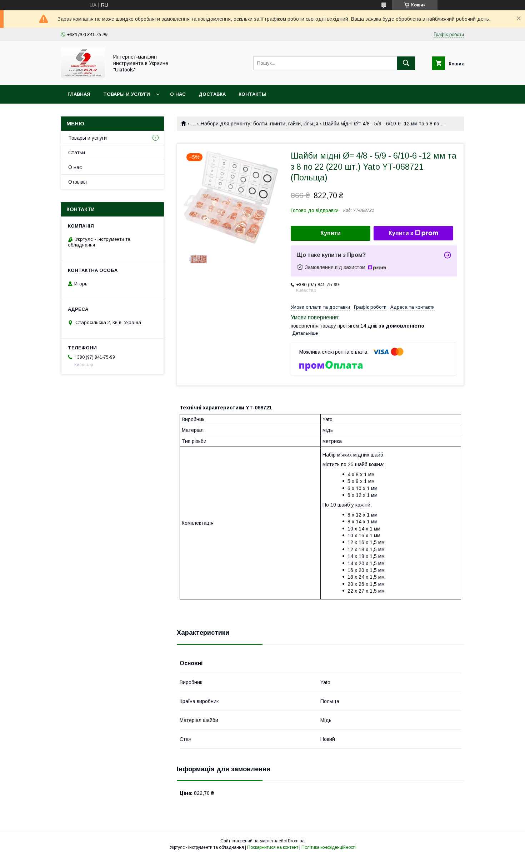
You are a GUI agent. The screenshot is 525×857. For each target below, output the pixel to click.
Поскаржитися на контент (272, 847)
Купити (330, 233)
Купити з (401, 233)
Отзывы (77, 182)
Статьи (76, 152)
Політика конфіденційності (328, 847)
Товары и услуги (126, 94)
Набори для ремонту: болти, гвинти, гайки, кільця (259, 123)
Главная (79, 94)
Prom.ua (296, 840)
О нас (178, 94)
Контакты (252, 94)
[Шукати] (406, 63)
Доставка (212, 94)
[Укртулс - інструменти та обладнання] (83, 76)
